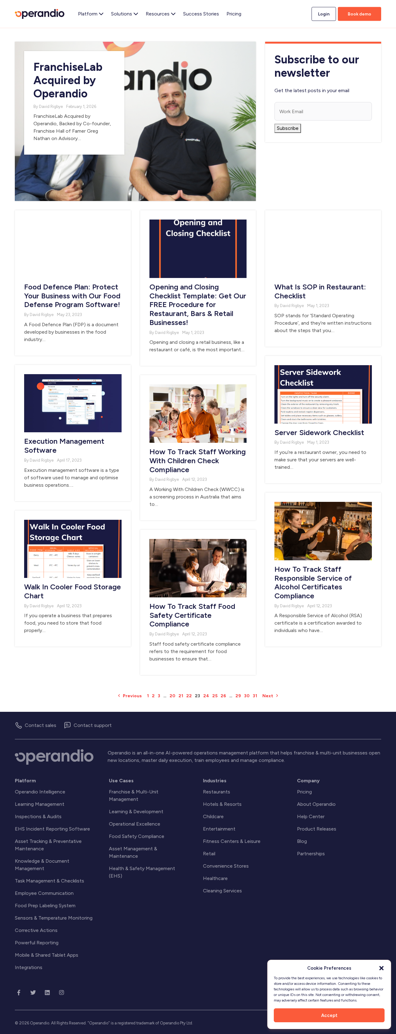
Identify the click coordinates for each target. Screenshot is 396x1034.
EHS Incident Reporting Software (52, 829)
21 (181, 696)
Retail (209, 854)
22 (189, 696)
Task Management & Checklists (49, 881)
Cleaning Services (222, 891)
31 (255, 696)
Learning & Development (136, 811)
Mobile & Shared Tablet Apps (46, 955)
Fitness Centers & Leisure (231, 841)
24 (206, 696)
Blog (302, 841)
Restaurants (216, 792)
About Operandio (316, 804)
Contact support (93, 725)
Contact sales (40, 725)
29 (238, 696)
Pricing (304, 792)
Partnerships (311, 854)
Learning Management (39, 804)
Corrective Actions (36, 930)
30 (247, 696)
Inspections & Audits (38, 816)
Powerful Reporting (36, 943)
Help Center (311, 816)
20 (172, 696)
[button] (381, 968)
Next (268, 696)
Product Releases (316, 829)
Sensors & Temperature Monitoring (54, 918)
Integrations (28, 967)
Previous (132, 696)
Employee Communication (44, 893)
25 (214, 696)
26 (223, 696)
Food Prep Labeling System (45, 905)
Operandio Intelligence (40, 792)
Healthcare (215, 878)
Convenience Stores (226, 866)
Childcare (213, 816)
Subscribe (288, 128)
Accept (329, 1015)
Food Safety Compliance (136, 836)
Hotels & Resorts (222, 804)
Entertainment (219, 829)
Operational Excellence (134, 824)
